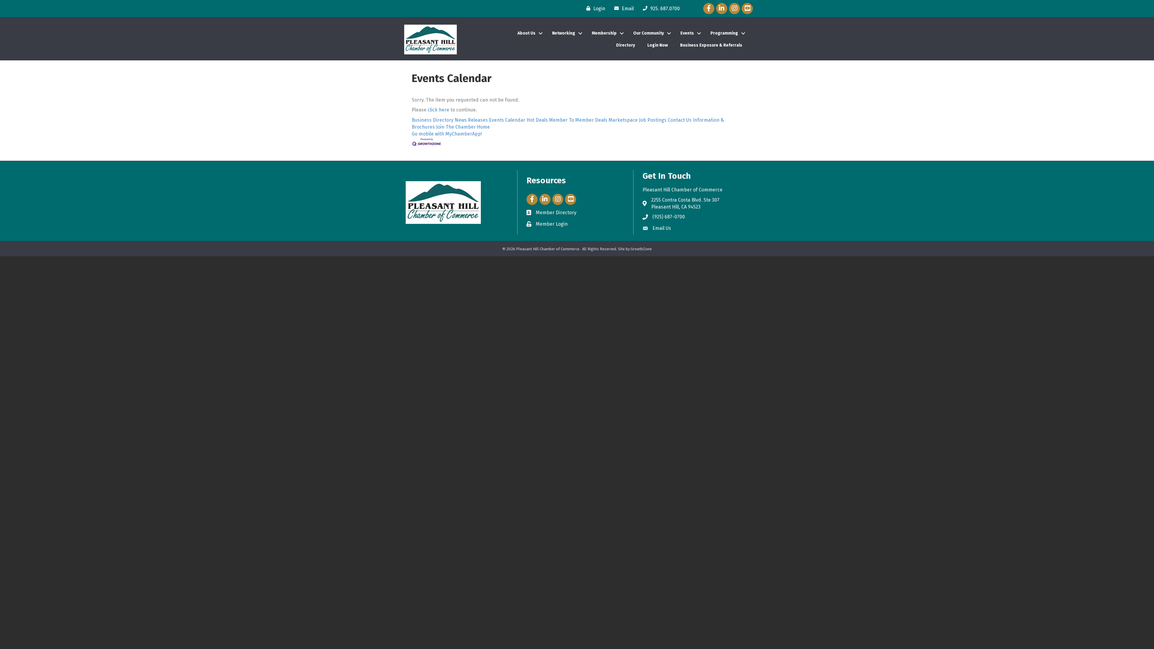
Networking (563, 33)
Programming (724, 33)
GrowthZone (641, 249)
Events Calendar (507, 120)
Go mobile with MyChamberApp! (447, 134)
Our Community (648, 33)
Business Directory (432, 120)
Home (483, 127)
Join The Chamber (456, 127)
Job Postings (653, 120)
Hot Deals (537, 120)
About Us (526, 33)
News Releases (471, 120)
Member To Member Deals (578, 120)
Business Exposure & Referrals (711, 45)
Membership (604, 33)
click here (438, 110)
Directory (625, 45)
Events (687, 33)
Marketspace (623, 120)
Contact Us (679, 120)
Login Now (657, 45)
